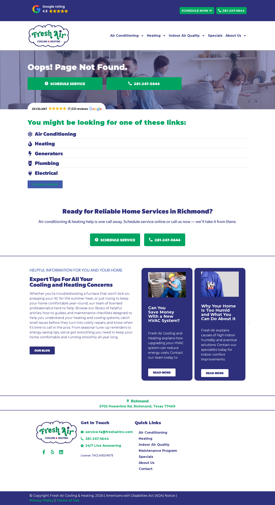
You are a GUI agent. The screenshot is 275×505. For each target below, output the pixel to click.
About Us (233, 35)
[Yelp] (52, 452)
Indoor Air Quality (184, 35)
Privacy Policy (42, 500)
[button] (50, 9)
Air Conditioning (124, 35)
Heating (154, 35)
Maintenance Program (158, 451)
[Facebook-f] (43, 452)
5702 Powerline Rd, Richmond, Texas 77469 (137, 406)
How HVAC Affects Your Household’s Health (214, 312)
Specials (215, 35)
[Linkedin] (61, 452)
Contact (145, 469)
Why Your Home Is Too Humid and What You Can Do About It (165, 312)
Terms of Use (68, 500)
